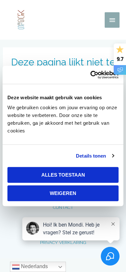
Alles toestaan (63, 175)
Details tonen (91, 156)
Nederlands (34, 266)
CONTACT (63, 207)
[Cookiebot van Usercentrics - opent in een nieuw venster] (91, 75)
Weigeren (63, 193)
